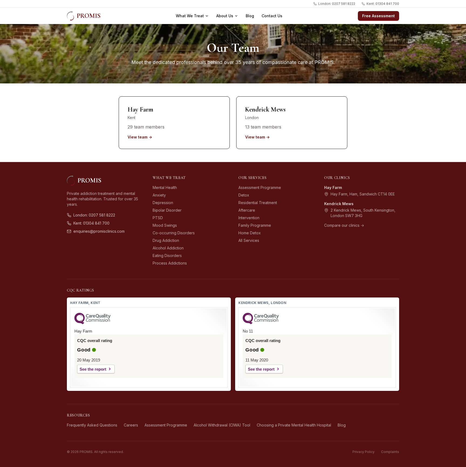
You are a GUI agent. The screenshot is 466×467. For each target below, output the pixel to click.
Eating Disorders (167, 255)
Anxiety (159, 195)
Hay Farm (333, 187)
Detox (243, 195)
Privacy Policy (363, 452)
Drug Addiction (166, 240)
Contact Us (272, 15)
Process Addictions (170, 263)
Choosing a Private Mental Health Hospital (294, 425)
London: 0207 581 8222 (336, 4)
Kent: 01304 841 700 (382, 4)
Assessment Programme (259, 187)
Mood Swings (165, 225)
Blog (250, 15)
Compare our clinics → (344, 225)
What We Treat (190, 15)
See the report (93, 369)
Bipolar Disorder (167, 210)
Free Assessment (378, 15)
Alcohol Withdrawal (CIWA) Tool (222, 425)
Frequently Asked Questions (92, 425)
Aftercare (246, 210)
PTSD (158, 217)
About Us (224, 15)
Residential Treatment (257, 202)
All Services (248, 240)
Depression (163, 202)
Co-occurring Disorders (174, 233)
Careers (131, 425)
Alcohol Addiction (168, 248)
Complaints (390, 452)
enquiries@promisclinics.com (99, 231)
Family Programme (254, 225)
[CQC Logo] (92, 323)
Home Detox (249, 233)
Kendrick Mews (339, 203)
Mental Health (165, 187)
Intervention (248, 217)
